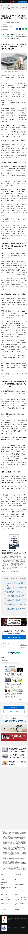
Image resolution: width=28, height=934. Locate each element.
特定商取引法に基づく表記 (6, 903)
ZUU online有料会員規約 (20, 897)
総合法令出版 (6, 26)
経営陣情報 (3, 879)
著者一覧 (3, 884)
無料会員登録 (14, 707)
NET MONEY (3, 909)
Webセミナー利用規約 (5, 899)
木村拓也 (5, 646)
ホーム (2, 874)
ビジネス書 (4, 660)
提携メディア (17, 887)
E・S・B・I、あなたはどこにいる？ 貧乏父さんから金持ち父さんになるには (16, 584)
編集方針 (17, 894)
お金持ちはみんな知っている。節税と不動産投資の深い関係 (16, 608)
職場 (2, 12)
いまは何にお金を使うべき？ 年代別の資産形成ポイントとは (16, 588)
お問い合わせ (17, 882)
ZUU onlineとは (18, 874)
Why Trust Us (4, 894)
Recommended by (16, 699)
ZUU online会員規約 (5, 897)
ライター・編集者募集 (19, 884)
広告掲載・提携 (4, 882)
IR (15, 879)
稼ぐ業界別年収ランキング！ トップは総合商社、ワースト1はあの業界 (16, 592)
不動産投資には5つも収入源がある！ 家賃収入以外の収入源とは (16, 596)
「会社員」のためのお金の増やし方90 (10, 662)
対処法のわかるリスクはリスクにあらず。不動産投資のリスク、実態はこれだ (16, 604)
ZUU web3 (17, 909)
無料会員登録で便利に (23, 1)
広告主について (4, 890)
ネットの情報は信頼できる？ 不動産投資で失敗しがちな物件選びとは (16, 599)
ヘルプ (2, 912)
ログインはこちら (14, 711)
